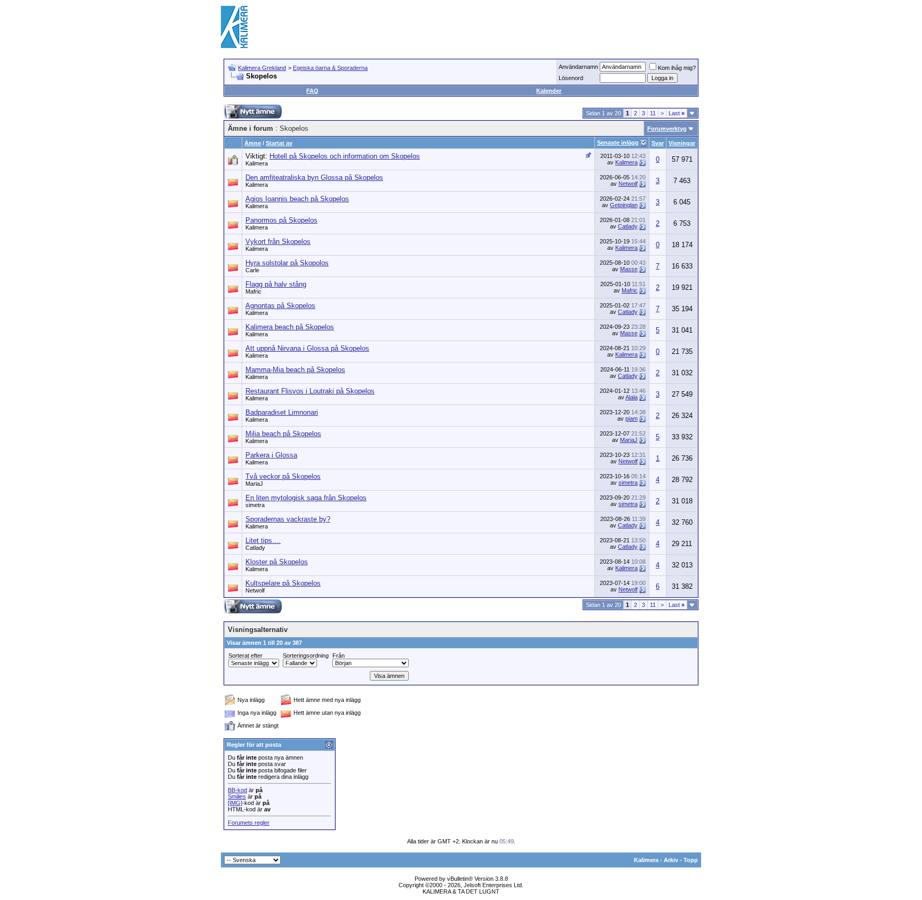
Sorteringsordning (306, 655)
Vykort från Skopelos (278, 242)
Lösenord (571, 78)
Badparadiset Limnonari (281, 412)
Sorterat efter (245, 655)
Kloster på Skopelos (276, 562)
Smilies (237, 796)
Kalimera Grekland (262, 68)
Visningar (682, 143)
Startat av (279, 143)
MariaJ (629, 440)
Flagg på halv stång (275, 284)
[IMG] (235, 803)
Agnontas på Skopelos (280, 306)
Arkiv (671, 860)
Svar (657, 143)
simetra (628, 482)
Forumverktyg (667, 128)
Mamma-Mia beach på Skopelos (295, 370)
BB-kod (237, 790)
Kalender (548, 91)
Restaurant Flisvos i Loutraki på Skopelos (310, 391)
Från (338, 655)
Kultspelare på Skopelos (283, 583)
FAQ (312, 91)
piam (631, 418)
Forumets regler (248, 822)
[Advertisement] (507, 27)
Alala (631, 397)
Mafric (253, 291)
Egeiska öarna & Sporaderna (330, 68)
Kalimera (256, 163)
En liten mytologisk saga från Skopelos (306, 498)
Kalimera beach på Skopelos (289, 327)
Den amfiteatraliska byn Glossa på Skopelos (314, 177)
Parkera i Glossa (271, 455)
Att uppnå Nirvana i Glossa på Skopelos (307, 348)
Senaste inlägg (618, 142)
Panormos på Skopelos (281, 220)
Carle (252, 270)
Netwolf (628, 183)
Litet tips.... (263, 540)
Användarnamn (578, 67)
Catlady (628, 226)
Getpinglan (624, 205)
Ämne (252, 143)
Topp (690, 860)
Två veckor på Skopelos (283, 476)
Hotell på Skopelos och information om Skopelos (344, 156)
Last (677, 113)
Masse (629, 269)
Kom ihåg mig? (677, 68)
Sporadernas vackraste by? (287, 519)
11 (653, 113)
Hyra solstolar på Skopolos (287, 263)
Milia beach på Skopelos (283, 434)
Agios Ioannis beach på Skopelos (297, 199)
